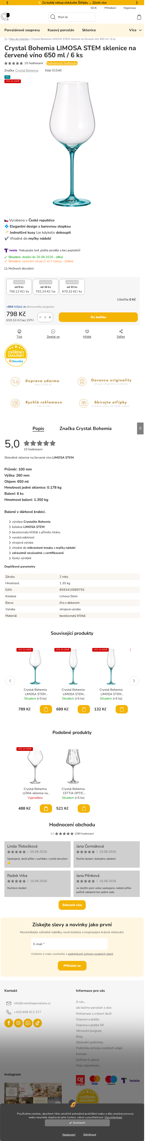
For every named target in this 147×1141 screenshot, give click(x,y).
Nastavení (68, 1135)
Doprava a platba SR (90, 1025)
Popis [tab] (38, 428)
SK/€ (94, 8)
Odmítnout (89, 1134)
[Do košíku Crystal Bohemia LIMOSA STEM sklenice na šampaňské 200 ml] (122, 709)
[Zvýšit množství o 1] (50, 317)
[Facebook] (8, 1023)
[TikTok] (37, 1023)
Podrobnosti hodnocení (62, 63)
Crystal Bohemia (26, 70)
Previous (10, 681)
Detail (46, 808)
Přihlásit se (72, 966)
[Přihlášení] (125, 17)
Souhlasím (79, 1123)
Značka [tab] (86, 428)
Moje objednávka (87, 1065)
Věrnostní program (89, 1031)
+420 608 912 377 (27, 1012)
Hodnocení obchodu (72, 824)
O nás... (81, 1002)
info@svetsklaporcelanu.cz (32, 1003)
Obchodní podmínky (89, 1042)
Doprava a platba (87, 1019)
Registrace (130, 8)
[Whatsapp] (28, 1023)
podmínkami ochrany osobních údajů (90, 954)
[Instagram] (18, 1023)
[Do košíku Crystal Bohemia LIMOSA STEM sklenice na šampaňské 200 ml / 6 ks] (84, 709)
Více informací (113, 1117)
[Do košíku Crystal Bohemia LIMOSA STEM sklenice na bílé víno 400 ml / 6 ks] (46, 709)
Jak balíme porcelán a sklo (94, 1008)
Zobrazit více (72, 905)
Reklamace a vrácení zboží (94, 1014)
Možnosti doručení (21, 268)
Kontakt (81, 1054)
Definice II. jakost (87, 1060)
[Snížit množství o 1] (40, 317)
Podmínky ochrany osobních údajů (99, 1048)
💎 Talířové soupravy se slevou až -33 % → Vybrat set (72, 3)
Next (134, 681)
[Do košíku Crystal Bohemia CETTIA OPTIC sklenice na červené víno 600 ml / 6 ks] (84, 808)
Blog (79, 1037)
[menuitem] (22, 30)
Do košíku (98, 317)
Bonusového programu (40, 307)
